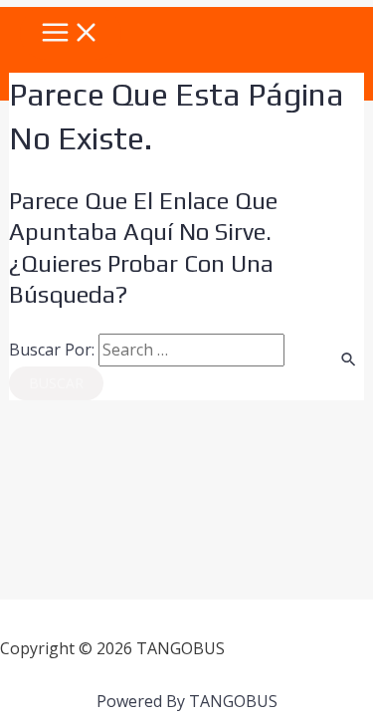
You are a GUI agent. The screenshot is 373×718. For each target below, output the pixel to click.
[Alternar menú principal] (70, 33)
